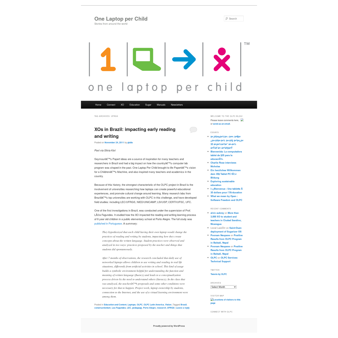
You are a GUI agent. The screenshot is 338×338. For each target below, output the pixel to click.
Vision (168, 304)
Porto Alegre (149, 307)
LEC (129, 307)
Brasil (184, 304)
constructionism (102, 307)
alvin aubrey (217, 212)
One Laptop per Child (121, 18)
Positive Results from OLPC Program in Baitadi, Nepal (227, 238)
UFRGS (170, 307)
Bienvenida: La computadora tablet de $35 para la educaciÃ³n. (226, 155)
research (161, 307)
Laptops (132, 304)
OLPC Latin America (154, 304)
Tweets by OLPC (219, 274)
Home (98, 104)
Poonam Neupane (220, 235)
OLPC (140, 304)
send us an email (221, 123)
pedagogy (137, 307)
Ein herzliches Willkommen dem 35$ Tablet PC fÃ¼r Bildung (226, 173)
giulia (130, 142)
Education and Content (115, 304)
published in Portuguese (108, 223)
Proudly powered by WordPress (169, 325)
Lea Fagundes (119, 307)
